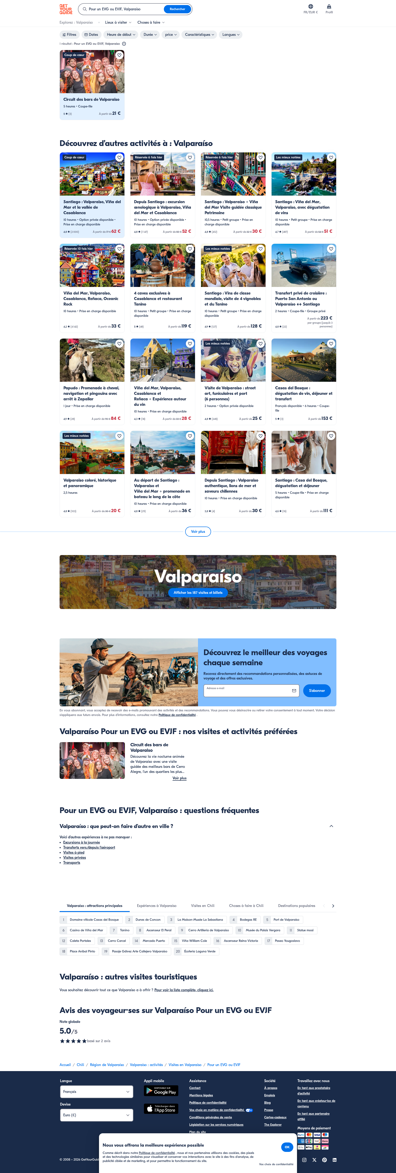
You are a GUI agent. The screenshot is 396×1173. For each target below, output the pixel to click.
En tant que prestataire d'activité (313, 1090)
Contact (195, 1088)
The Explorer (273, 1125)
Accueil (65, 1065)
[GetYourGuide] (66, 9)
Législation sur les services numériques (216, 1125)
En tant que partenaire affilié (313, 1116)
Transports (71, 863)
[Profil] (329, 6)
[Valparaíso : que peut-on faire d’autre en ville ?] (331, 826)
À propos (270, 1088)
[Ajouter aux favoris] (119, 55)
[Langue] (310, 6)
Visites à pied (73, 852)
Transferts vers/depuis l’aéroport (89, 847)
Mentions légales (201, 1095)
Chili (80, 1065)
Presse (268, 1110)
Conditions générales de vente (210, 1117)
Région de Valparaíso (107, 1065)
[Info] (124, 44)
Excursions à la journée (81, 842)
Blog (267, 1103)
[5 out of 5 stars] (73, 1041)
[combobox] (121, 9)
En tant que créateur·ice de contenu (316, 1103)
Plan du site (197, 1132)
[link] (92, 85)
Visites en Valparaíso (185, 1065)
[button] (92, 85)
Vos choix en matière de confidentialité (217, 1110)
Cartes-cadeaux (275, 1117)
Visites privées (74, 858)
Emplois (269, 1095)
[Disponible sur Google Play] (161, 1091)
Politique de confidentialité (177, 715)
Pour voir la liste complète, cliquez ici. (184, 990)
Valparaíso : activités (146, 1065)
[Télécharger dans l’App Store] (161, 1109)
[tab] (95, 906)
